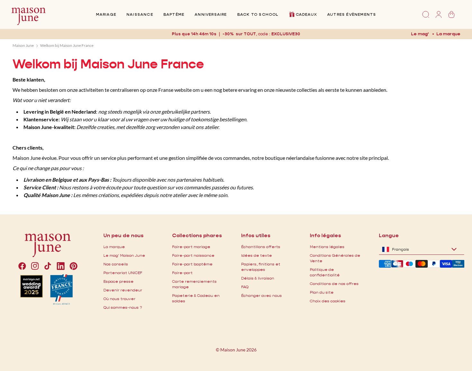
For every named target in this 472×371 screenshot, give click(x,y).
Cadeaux (306, 14)
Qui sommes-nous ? (122, 307)
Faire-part (182, 272)
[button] (285, 34)
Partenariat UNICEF (122, 272)
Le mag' (420, 34)
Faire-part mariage (191, 246)
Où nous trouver (119, 298)
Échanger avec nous (261, 295)
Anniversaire (211, 14)
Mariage (106, 14)
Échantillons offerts (260, 246)
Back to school (257, 14)
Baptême (173, 14)
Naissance (140, 14)
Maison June (23, 45)
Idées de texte (256, 255)
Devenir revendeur (122, 290)
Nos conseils (115, 264)
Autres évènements (351, 14)
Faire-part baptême (192, 264)
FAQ (245, 286)
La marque (448, 34)
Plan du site (322, 292)
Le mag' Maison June (124, 255)
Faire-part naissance (193, 255)
